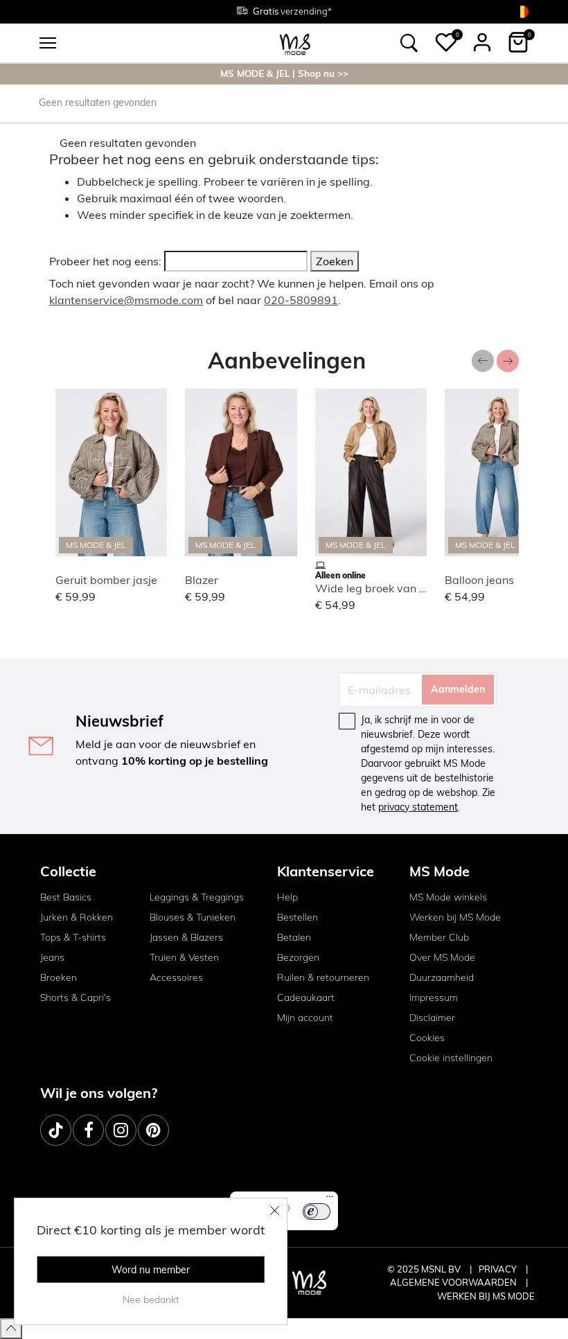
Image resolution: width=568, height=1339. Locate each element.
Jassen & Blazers (186, 937)
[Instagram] (120, 1130)
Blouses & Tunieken (193, 917)
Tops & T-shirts (73, 937)
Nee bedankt (151, 1299)
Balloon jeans (479, 580)
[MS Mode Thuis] (295, 43)
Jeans (52, 957)
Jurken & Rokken (76, 917)
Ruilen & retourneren (323, 977)
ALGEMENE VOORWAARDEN (454, 1282)
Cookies (427, 1037)
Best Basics (65, 897)
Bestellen (297, 917)
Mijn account (305, 1017)
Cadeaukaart (306, 997)
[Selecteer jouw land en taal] (522, 11)
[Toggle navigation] (48, 43)
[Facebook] (88, 1130)
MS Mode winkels (448, 897)
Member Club (439, 937)
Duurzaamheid (441, 977)
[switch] (316, 1211)
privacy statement (418, 807)
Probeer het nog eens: (105, 261)
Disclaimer (432, 1017)
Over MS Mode (442, 957)
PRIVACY (499, 1269)
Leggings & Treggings (197, 897)
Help (287, 897)
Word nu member (151, 1269)
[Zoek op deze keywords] (409, 43)
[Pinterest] (153, 1130)
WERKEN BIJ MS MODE (486, 1296)
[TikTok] (55, 1130)
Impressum (433, 997)
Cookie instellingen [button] (450, 1058)
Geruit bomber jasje (106, 580)
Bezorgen (298, 957)
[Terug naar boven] (11, 1328)
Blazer (201, 580)
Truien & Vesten (184, 957)
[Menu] (329, 1199)
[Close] (275, 1210)
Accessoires (176, 977)
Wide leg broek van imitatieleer (396, 588)
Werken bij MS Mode (455, 917)
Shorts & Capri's (75, 997)
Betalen (294, 937)
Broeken (58, 977)
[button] (446, 42)
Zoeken (334, 261)
